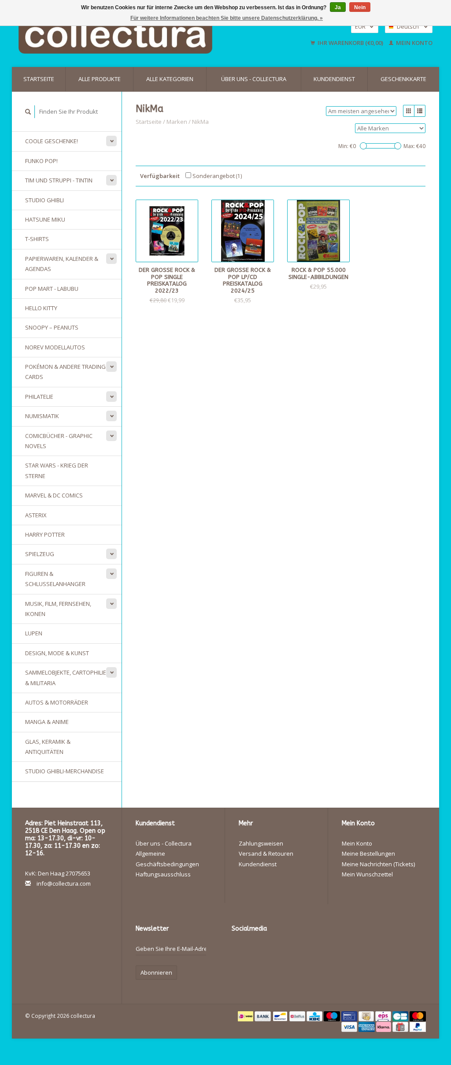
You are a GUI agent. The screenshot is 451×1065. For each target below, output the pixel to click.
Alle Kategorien (169, 79)
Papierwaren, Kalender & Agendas (61, 264)
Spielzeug (39, 554)
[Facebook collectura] (239, 951)
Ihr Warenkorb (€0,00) (350, 43)
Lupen (33, 633)
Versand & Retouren (266, 853)
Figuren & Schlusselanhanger (55, 579)
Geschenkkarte (403, 79)
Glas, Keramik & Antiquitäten (47, 747)
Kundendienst (334, 79)
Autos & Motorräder (56, 702)
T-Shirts (37, 239)
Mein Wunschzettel (367, 874)
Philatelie (39, 397)
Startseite (38, 79)
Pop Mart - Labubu (51, 289)
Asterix (36, 515)
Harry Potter (45, 534)
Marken (176, 122)
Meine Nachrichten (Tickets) (378, 864)
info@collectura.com (64, 883)
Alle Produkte (99, 79)
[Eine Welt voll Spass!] (145, 34)
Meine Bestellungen (368, 853)
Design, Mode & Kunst (57, 653)
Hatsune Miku (45, 219)
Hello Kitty (41, 308)
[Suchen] (28, 111)
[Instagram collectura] (254, 965)
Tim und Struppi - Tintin (58, 180)
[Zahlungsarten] (246, 1016)
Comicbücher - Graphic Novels (58, 441)
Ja (338, 7)
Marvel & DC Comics (54, 495)
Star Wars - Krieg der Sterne (56, 470)
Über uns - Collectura (253, 79)
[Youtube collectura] (300, 951)
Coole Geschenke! (51, 141)
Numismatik (42, 416)
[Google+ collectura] (269, 951)
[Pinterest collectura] (285, 951)
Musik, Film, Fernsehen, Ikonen (58, 609)
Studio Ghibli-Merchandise (64, 771)
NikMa (200, 122)
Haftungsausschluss (163, 874)
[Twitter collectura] (254, 951)
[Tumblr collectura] (239, 965)
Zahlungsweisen (261, 843)
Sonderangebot (216, 176)
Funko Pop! (41, 161)
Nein (360, 7)
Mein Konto (414, 43)
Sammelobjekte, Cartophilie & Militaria (65, 677)
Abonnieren (156, 972)
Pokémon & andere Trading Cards (65, 372)
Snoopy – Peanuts (51, 327)
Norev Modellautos (55, 347)
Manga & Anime (47, 722)
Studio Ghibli (44, 200)
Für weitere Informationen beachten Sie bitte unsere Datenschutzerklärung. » (226, 18)
